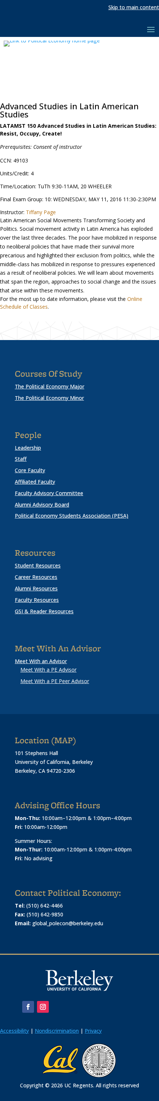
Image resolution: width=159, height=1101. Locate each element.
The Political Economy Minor (49, 397)
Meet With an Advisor (41, 661)
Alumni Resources (36, 588)
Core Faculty (30, 470)
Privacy (93, 1030)
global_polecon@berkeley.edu (67, 923)
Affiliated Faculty (35, 481)
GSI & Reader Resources (44, 611)
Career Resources (36, 576)
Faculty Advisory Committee (49, 493)
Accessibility (14, 1030)
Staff (21, 458)
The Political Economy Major (49, 386)
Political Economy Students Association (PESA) (71, 515)
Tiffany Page (41, 212)
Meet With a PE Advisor (48, 669)
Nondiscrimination (57, 1030)
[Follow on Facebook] (28, 1007)
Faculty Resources (37, 599)
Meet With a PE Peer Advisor (54, 681)
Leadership (28, 447)
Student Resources (38, 565)
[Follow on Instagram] (43, 1007)
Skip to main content (133, 7)
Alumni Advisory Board (42, 504)
